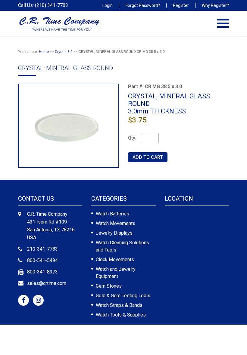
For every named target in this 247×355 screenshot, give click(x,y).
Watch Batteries (112, 214)
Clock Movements (115, 259)
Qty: (132, 138)
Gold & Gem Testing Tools (123, 295)
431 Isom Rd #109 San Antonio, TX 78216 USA (51, 229)
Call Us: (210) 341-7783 (43, 5)
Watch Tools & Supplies (121, 315)
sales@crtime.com (46, 283)
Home (44, 52)
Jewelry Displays (114, 233)
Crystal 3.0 (64, 52)
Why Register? (215, 5)
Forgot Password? (143, 5)
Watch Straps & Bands (119, 305)
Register (181, 5)
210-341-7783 (42, 249)
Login (107, 5)
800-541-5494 (42, 260)
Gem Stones (109, 286)
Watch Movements (115, 223)
